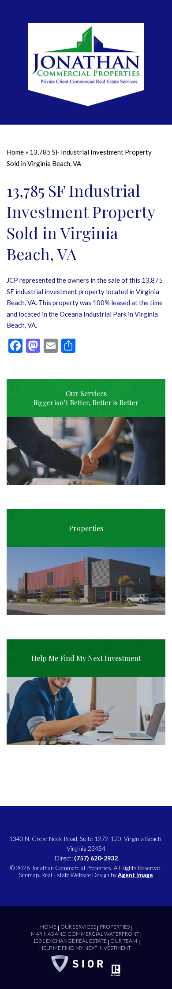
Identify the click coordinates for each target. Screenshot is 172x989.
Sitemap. (29, 874)
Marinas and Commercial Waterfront (85, 933)
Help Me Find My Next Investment (85, 948)
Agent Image (135, 874)
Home (48, 926)
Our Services (78, 926)
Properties (115, 926)
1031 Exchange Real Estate (70, 940)
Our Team (123, 940)
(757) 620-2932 (96, 858)
